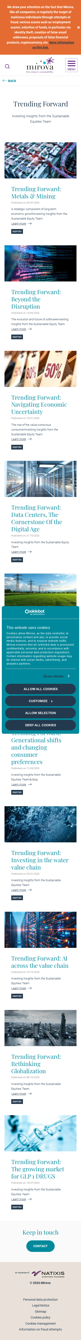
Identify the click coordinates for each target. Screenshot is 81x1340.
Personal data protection (40, 1299)
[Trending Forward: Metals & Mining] (40, 160)
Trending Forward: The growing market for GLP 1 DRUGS (37, 1169)
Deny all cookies (40, 725)
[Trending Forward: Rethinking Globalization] (40, 1028)
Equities (17, 231)
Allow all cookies (41, 689)
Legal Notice (40, 1305)
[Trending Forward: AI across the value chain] (40, 930)
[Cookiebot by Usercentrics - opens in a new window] (25, 612)
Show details (53, 676)
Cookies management (40, 1323)
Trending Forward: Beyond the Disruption (36, 299)
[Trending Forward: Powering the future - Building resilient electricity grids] (40, 592)
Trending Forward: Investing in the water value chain (39, 860)
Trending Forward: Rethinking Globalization (36, 1064)
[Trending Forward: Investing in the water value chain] (40, 824)
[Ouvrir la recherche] (7, 66)
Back (12, 81)
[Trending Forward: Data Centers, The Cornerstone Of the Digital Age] (40, 479)
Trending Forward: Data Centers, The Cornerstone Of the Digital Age (36, 518)
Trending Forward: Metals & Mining (36, 192)
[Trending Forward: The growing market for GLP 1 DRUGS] (40, 1133)
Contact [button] (40, 1246)
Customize (38, 701)
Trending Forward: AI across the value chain (40, 962)
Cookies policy (40, 1317)
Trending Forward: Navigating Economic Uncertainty (39, 404)
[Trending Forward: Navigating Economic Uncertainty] (40, 369)
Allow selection (40, 713)
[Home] (40, 65)
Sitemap (40, 1311)
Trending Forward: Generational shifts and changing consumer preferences (36, 747)
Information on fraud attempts (40, 1329)
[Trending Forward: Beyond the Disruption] (40, 263)
